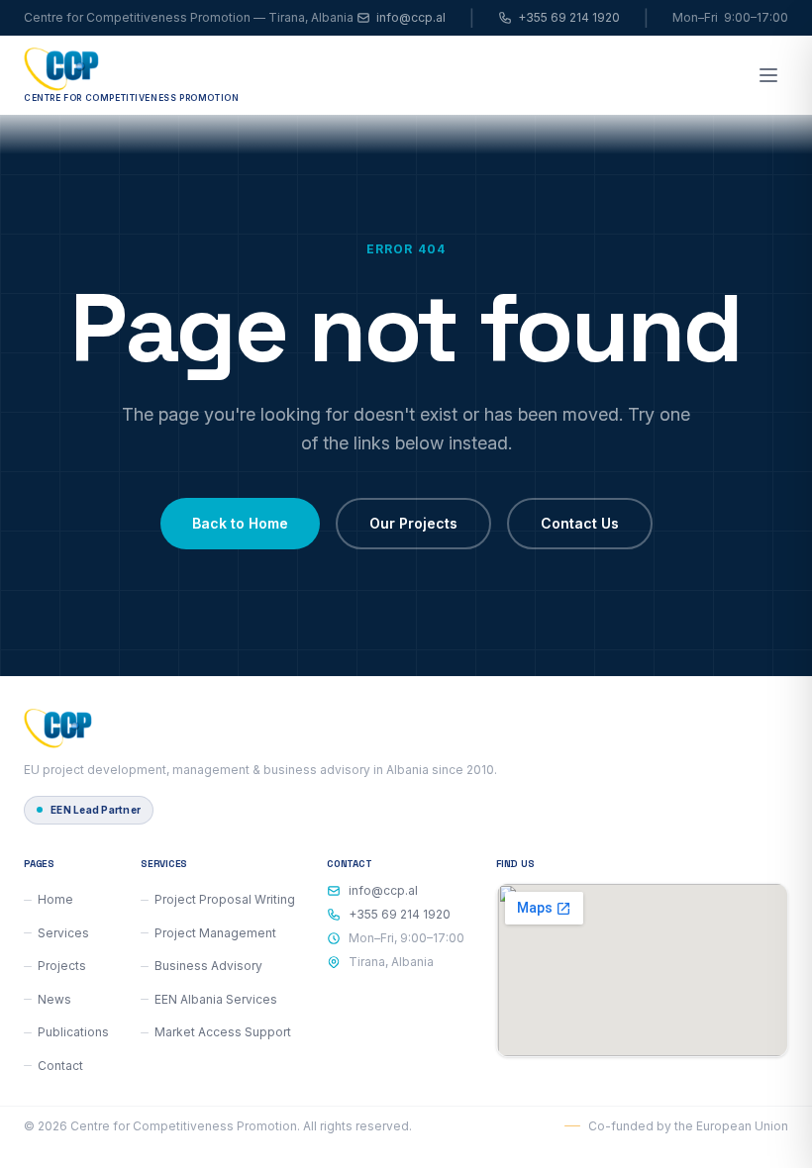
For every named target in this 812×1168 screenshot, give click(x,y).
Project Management (215, 932)
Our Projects (413, 523)
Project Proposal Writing (224, 899)
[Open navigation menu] (768, 75)
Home (55, 899)
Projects (62, 965)
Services (63, 932)
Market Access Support (222, 1031)
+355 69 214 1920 (569, 17)
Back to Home (240, 523)
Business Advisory (208, 965)
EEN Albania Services (215, 999)
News (54, 999)
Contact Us (580, 523)
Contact (60, 1065)
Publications (73, 1031)
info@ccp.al (411, 17)
